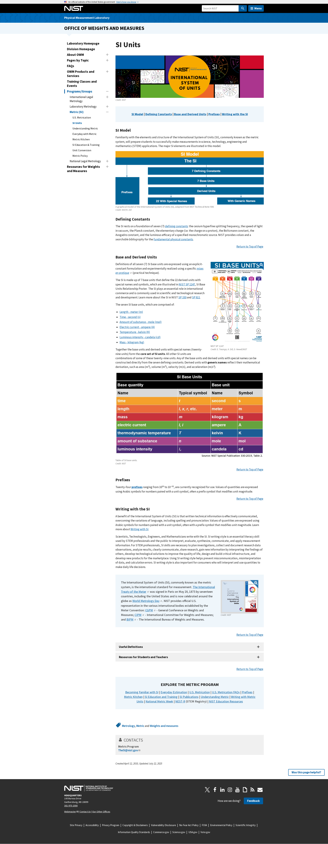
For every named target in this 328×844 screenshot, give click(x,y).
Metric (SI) (77, 112)
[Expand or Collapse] (107, 54)
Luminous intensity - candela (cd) (140, 337)
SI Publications (189, 697)
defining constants (176, 226)
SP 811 (196, 297)
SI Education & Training (86, 144)
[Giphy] (245, 789)
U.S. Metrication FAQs (226, 692)
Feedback (253, 801)
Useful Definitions (131, 647)
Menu (258, 8)
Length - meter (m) (131, 312)
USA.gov (192, 832)
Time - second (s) (130, 317)
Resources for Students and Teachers (143, 657)
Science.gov (178, 832)
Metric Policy (80, 155)
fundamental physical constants (173, 239)
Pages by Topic (78, 60)
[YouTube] (237, 789)
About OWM (75, 55)
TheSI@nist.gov (128, 750)
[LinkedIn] (222, 789)
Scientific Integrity (246, 825)
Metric (140, 726)
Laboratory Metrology (83, 106)
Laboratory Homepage (83, 43)
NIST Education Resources (226, 701)
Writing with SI (139, 529)
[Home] (73, 8)
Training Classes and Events (82, 83)
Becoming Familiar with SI (141, 692)
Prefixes (247, 692)
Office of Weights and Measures (104, 28)
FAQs (70, 66)
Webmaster (70, 811)
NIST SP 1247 (187, 284)
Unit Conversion (81, 150)
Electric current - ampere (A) (137, 327)
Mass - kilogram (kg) (132, 342)
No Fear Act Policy (189, 825)
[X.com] (207, 789)
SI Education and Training (161, 697)
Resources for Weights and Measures (83, 169)
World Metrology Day (145, 601)
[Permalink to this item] (133, 130)
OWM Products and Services (80, 73)
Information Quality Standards (134, 832)
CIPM (138, 615)
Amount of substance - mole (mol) (141, 322)
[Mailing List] (260, 789)
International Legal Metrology (81, 99)
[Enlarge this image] (237, 303)
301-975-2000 (71, 805)
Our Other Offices (101, 811)
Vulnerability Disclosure (163, 825)
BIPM (129, 619)
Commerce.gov (161, 832)
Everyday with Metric (84, 134)
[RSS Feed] (252, 789)
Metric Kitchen (81, 139)
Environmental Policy (221, 825)
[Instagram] (230, 789)
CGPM (149, 610)
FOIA (204, 825)
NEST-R (180, 701)
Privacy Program (110, 825)
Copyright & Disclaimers (135, 825)
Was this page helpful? (306, 772)
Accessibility (92, 825)
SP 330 (182, 297)
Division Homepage (81, 49)
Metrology (128, 726)
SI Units (77, 123)
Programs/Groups (79, 91)
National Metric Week (159, 701)
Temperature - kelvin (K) (135, 332)
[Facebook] (215, 789)
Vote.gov (205, 832)
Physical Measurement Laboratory (87, 18)
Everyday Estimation (174, 692)
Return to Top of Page (249, 246)
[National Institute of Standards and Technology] (88, 788)
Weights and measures (164, 726)
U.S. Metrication (81, 117)
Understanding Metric (85, 128)
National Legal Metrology (85, 161)
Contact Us (85, 811)
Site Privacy (76, 825)
